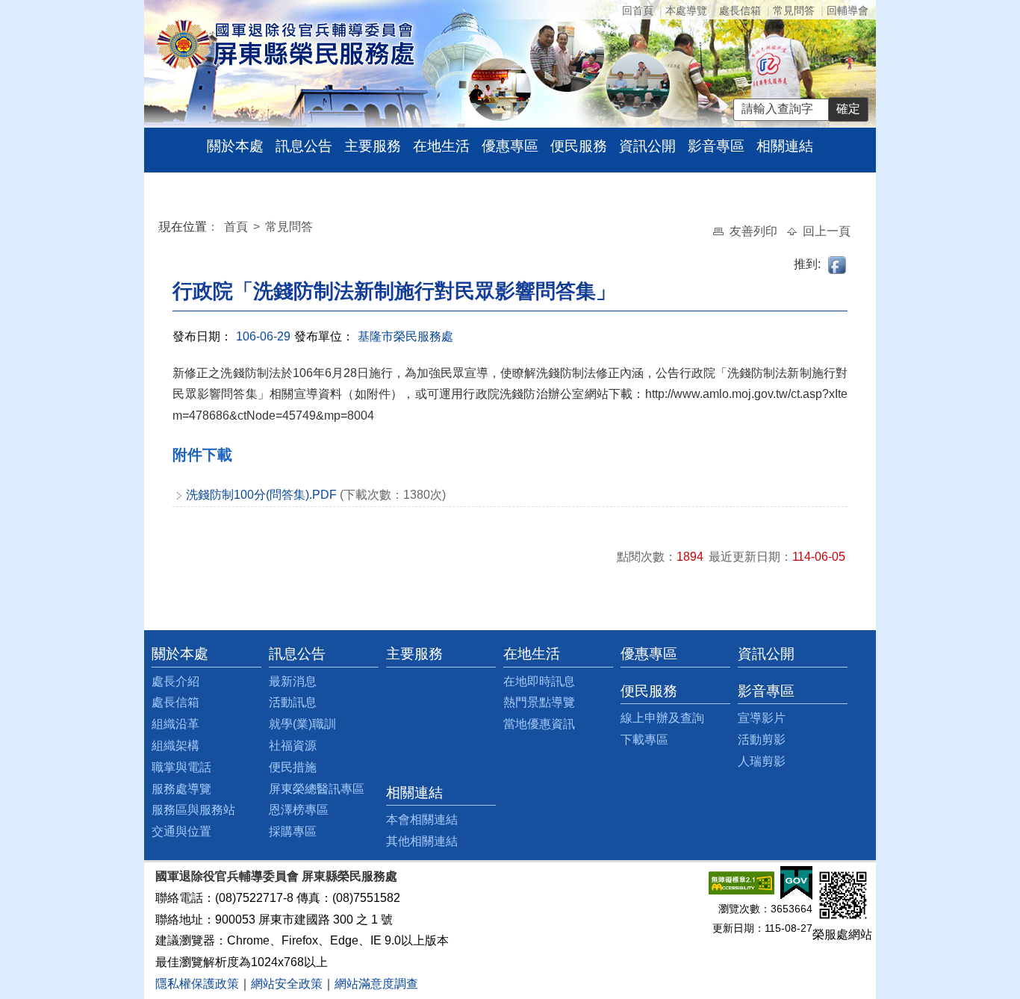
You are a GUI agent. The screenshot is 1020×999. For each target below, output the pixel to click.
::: (162, 228)
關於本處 (235, 146)
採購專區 (293, 831)
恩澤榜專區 (299, 809)
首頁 (237, 226)
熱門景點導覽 (539, 702)
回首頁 (637, 10)
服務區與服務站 (193, 809)
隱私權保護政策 (197, 983)
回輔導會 (847, 10)
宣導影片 (762, 718)
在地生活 (441, 146)
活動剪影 (762, 739)
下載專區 (644, 739)
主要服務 (372, 146)
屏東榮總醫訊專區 (316, 788)
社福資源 (293, 745)
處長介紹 (175, 681)
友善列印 (755, 231)
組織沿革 (175, 724)
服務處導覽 (181, 788)
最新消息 (293, 681)
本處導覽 (686, 10)
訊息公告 (304, 146)
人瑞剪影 (762, 761)
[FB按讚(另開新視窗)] (838, 264)
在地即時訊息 (539, 681)
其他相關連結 (422, 841)
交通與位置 (181, 831)
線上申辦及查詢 (662, 718)
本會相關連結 (422, 819)
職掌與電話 (181, 767)
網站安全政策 (287, 983)
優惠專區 (510, 146)
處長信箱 (740, 10)
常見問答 (794, 10)
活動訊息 (293, 702)
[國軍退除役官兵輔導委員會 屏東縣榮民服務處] (285, 43)
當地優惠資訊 (539, 724)
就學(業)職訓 (302, 724)
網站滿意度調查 (376, 983)
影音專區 (716, 146)
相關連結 (784, 146)
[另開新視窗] (741, 882)
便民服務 (578, 146)
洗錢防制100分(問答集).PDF (261, 494)
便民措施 (293, 767)
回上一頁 (826, 231)
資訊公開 (647, 146)
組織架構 (175, 745)
